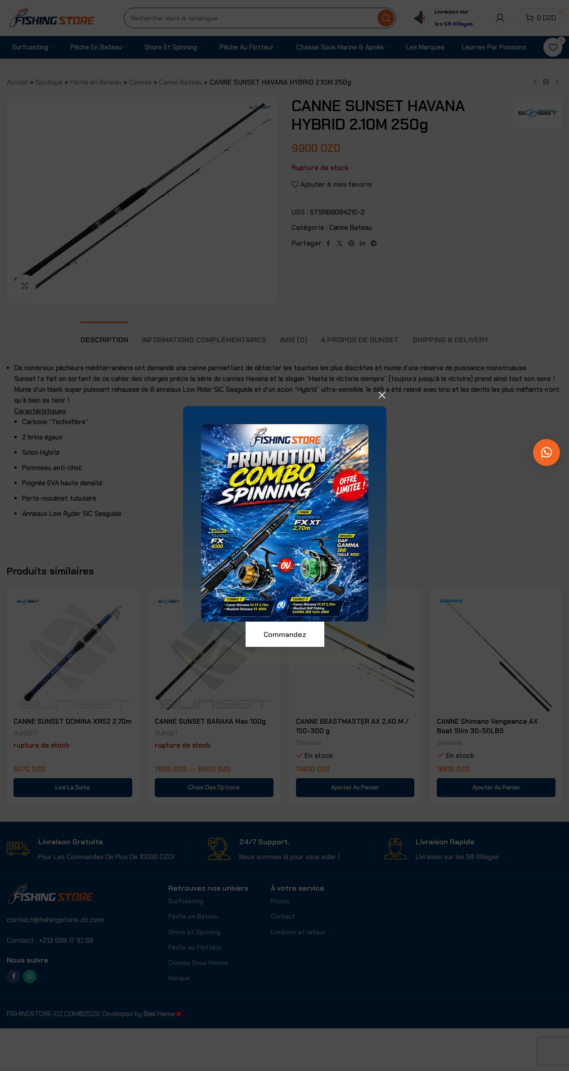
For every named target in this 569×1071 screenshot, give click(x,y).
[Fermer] (382, 395)
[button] (546, 452)
